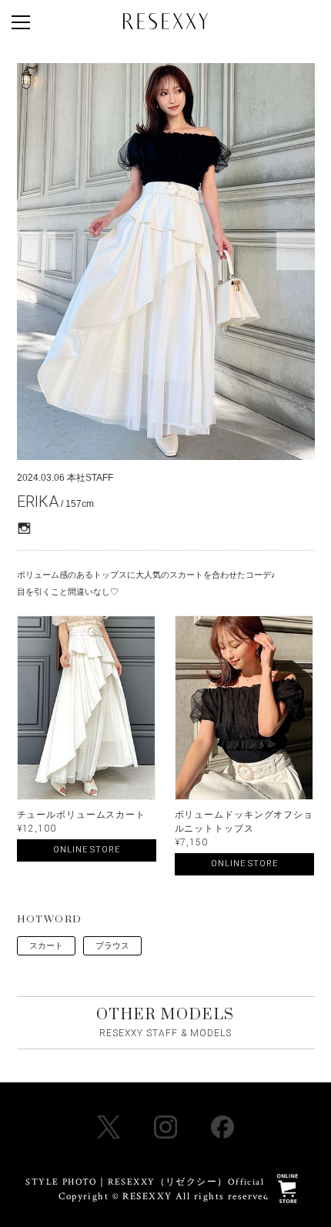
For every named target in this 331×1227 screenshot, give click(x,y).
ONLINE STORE (86, 850)
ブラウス (112, 945)
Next (295, 251)
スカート (46, 945)
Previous (36, 251)
